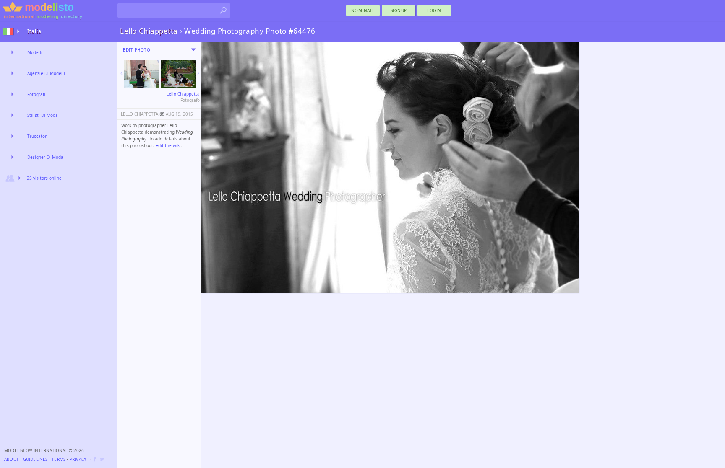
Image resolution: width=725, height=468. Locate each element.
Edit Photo (136, 50)
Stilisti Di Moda (42, 115)
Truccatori (37, 136)
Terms (58, 459)
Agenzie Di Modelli (46, 73)
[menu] (193, 50)
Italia (34, 31)
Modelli (34, 52)
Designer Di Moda (45, 157)
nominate (363, 10)
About (11, 459)
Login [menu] (434, 10)
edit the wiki (168, 145)
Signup (399, 10)
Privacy (78, 459)
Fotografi (36, 94)
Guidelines (35, 459)
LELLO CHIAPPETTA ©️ (142, 114)
